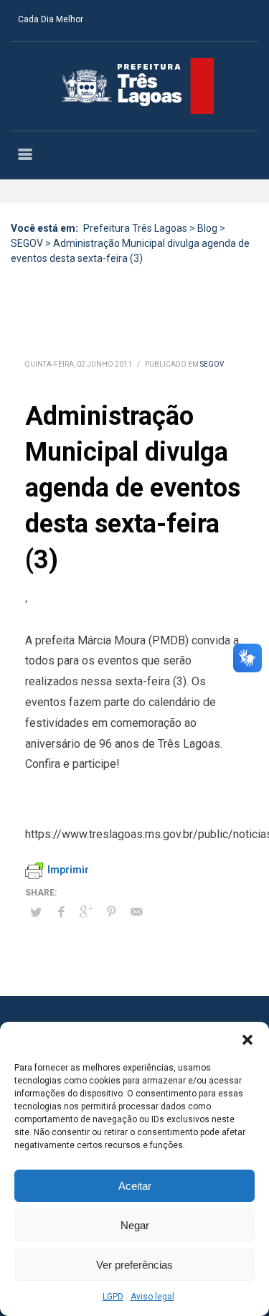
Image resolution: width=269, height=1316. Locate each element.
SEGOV (212, 364)
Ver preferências (134, 1265)
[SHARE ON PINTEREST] (111, 912)
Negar (135, 1225)
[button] (247, 1040)
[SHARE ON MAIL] (136, 912)
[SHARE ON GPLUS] (86, 912)
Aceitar (134, 1186)
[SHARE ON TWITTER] (36, 912)
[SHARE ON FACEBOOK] (61, 912)
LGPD (113, 1297)
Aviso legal (152, 1297)
